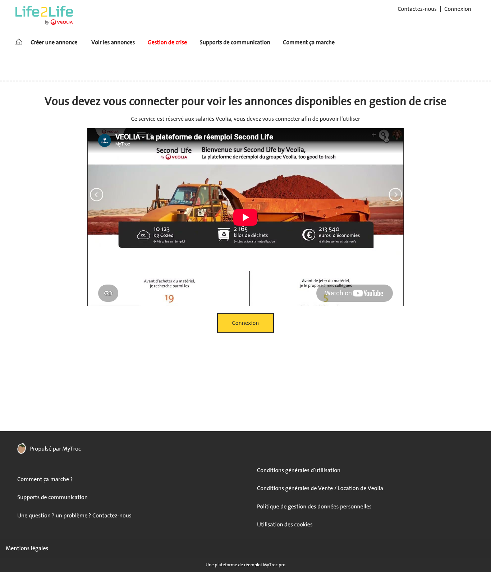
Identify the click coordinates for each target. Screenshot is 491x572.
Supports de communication (235, 42)
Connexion (457, 9)
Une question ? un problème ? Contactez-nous (74, 515)
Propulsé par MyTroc (55, 448)
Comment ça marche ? (45, 479)
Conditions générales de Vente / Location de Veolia (320, 488)
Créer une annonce (54, 42)
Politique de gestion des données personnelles (314, 506)
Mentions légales (27, 548)
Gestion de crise (167, 42)
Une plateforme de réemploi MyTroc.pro (245, 564)
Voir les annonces (113, 42)
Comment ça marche (309, 42)
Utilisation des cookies (285, 524)
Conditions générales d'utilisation (298, 470)
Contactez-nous (417, 9)
